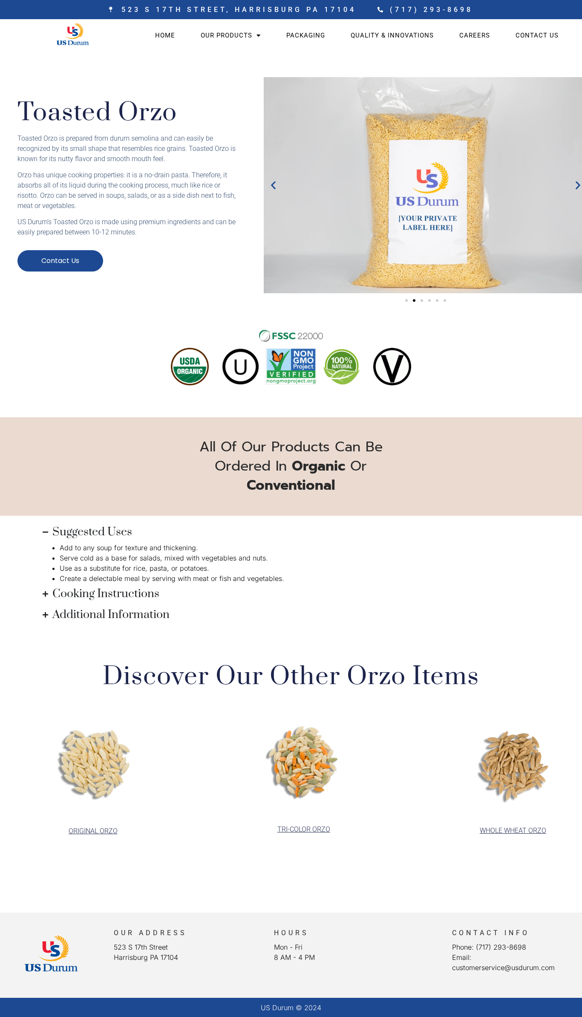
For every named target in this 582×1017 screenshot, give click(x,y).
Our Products (226, 35)
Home (165, 35)
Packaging (305, 35)
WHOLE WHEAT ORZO (513, 830)
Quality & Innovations (392, 35)
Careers (474, 35)
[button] (273, 185)
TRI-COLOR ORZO (303, 829)
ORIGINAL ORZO (93, 831)
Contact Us (537, 35)
